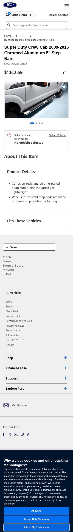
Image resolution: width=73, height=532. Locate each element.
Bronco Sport (13, 266)
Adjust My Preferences (36, 527)
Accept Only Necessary (36, 519)
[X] (10, 434)
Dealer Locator (58, 15)
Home (8, 35)
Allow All (36, 510)
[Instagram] (22, 434)
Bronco (8, 261)
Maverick (9, 270)
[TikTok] (28, 434)
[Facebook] (4, 434)
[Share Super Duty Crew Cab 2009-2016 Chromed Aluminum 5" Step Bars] (65, 72)
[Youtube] (16, 434)
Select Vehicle (57, 135)
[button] (36, 358)
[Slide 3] (39, 123)
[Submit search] (9, 25)
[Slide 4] (42, 123)
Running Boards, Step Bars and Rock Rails (29, 39)
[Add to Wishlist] (63, 87)
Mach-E (8, 257)
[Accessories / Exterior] (23, 35)
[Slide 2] (36, 123)
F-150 (7, 274)
